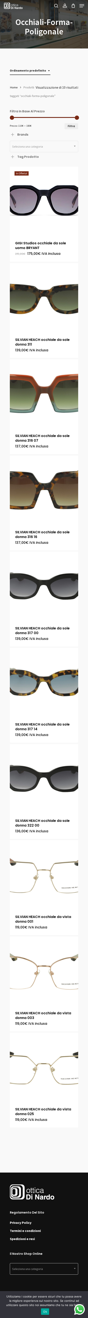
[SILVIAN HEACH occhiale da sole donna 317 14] (44, 682)
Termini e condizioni (25, 1231)
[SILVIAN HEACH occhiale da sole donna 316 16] (44, 490)
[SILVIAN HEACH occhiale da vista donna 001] (44, 874)
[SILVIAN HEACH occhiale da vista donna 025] (44, 1067)
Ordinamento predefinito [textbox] (28, 70)
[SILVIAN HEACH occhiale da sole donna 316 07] (44, 393)
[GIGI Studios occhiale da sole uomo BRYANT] (44, 201)
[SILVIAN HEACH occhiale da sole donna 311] (44, 297)
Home (14, 87)
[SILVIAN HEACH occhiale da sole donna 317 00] (44, 586)
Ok (45, 1311)
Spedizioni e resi (22, 1239)
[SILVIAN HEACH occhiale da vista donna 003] (44, 971)
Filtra (71, 126)
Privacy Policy (20, 1222)
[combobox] (30, 70)
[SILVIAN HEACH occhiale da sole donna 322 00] (44, 778)
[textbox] (44, 146)
